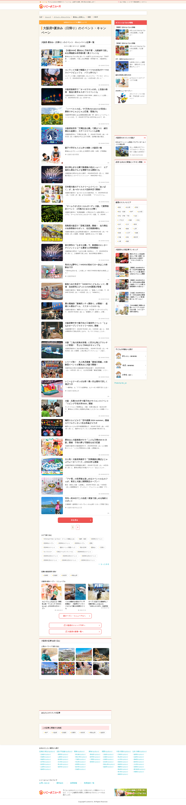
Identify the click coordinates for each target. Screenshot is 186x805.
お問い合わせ (44, 783)
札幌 (130, 220)
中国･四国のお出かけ (123, 751)
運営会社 (59, 783)
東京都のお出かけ (80, 754)
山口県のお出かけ (123, 759)
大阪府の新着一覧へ (75, 631)
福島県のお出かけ (45, 769)
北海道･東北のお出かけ (47, 751)
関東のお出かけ (79, 751)
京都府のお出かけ (108, 757)
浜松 (127, 237)
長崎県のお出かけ (139, 759)
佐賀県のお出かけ (139, 757)
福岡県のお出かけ (139, 754)
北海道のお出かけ (45, 754)
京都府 (64, 732)
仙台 (135, 216)
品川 (119, 224)
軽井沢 (136, 237)
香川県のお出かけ (123, 772)
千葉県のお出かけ (80, 759)
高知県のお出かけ (123, 769)
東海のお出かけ (94, 751)
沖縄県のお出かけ (139, 772)
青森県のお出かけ (45, 759)
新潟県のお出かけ (63, 759)
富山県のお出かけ (63, 764)
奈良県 (83, 732)
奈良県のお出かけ (108, 762)
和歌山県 (92, 732)
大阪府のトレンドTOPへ (75, 625)
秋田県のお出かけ (45, 764)
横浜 (119, 207)
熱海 (119, 233)
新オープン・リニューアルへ (74, 616)
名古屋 (128, 207)
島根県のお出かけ (123, 764)
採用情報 (73, 783)
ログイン (144, 2)
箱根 (136, 233)
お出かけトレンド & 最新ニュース (75, 22)
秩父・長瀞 (121, 211)
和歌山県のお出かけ (109, 764)
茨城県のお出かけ (80, 769)
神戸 (46, 732)
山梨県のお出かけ (63, 757)
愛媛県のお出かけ (123, 767)
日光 (138, 220)
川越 (119, 237)
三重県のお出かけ (95, 759)
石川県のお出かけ (63, 762)
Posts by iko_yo (121, 383)
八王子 (128, 233)
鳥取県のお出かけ (123, 762)
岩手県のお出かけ (45, 762)
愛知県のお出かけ (95, 754)
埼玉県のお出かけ (80, 762)
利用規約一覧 (89, 783)
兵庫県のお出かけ (108, 759)
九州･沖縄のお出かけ (139, 751)
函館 (127, 241)
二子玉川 (121, 220)
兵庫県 (73, 732)
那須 (136, 207)
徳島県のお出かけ (123, 774)
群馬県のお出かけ (80, 764)
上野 (135, 228)
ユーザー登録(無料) (134, 2)
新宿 (135, 224)
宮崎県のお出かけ (139, 767)
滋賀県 (103, 732)
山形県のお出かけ (45, 767)
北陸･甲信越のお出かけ (64, 751)
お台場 (140, 211)
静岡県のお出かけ (95, 762)
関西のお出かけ (107, 751)
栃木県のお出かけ (80, 767)
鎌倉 (127, 228)
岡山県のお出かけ (123, 757)
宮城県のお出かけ (45, 757)
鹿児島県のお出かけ (139, 769)
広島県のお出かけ (123, 754)
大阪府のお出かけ (108, 754)
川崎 (119, 228)
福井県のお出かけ (63, 767)
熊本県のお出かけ (139, 762)
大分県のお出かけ (139, 764)
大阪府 (55, 732)
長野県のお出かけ (63, 754)
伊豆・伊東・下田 (123, 216)
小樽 (119, 241)
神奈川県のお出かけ (81, 757)
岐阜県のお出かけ (95, 757)
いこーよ (44, 2)
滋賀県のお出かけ (108, 767)
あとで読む (123, 2)
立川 (127, 224)
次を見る (74, 520)
